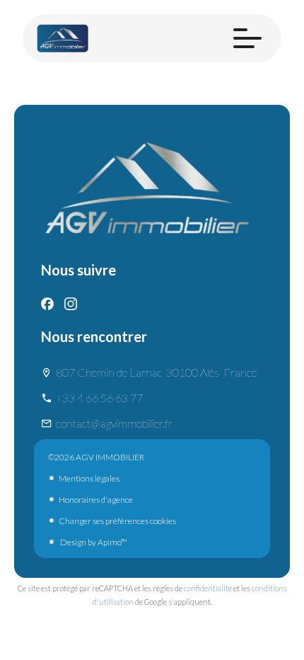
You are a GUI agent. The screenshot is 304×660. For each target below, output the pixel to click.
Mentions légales (89, 478)
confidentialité (208, 588)
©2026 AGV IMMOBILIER (96, 457)
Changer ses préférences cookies (117, 521)
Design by (93, 542)
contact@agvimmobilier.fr (114, 423)
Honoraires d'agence (96, 499)
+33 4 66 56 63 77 (99, 397)
